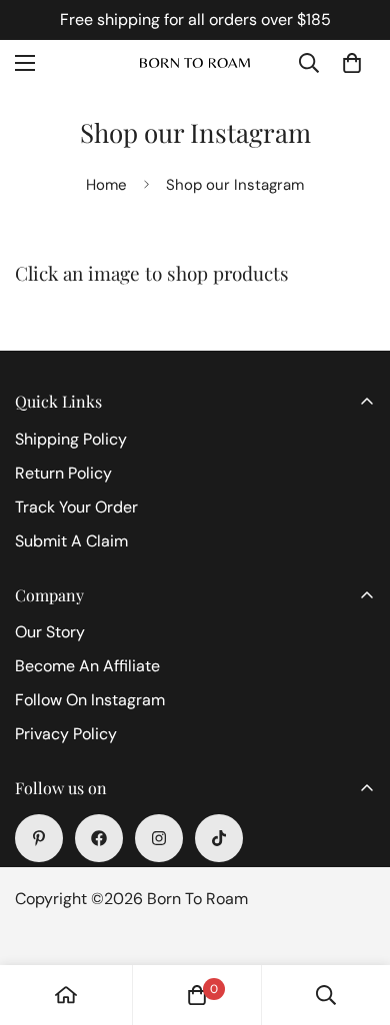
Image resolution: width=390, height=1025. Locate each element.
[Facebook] (99, 838)
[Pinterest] (39, 838)
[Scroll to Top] (354, 919)
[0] (352, 63)
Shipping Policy (71, 439)
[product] (66, 995)
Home (106, 185)
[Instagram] (159, 838)
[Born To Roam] (195, 63)
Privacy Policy (66, 733)
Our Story (50, 631)
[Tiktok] (219, 838)
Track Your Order (76, 507)
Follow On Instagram (90, 699)
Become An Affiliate (87, 665)
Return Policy (63, 473)
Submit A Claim (71, 540)
